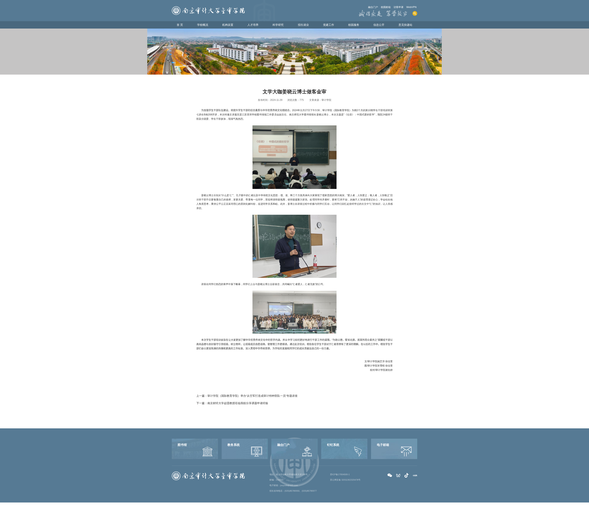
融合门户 (373, 7)
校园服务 (353, 24)
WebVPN (411, 7)
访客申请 (398, 7)
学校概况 (202, 24)
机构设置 (227, 24)
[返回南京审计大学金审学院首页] (208, 7)
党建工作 (328, 24)
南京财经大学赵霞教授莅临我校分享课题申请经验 (237, 403)
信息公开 (378, 24)
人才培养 (252, 24)
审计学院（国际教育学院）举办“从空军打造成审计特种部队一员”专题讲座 (252, 395)
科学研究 (278, 24)
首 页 (180, 24)
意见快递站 (405, 24)
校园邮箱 (386, 7)
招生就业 (303, 24)
